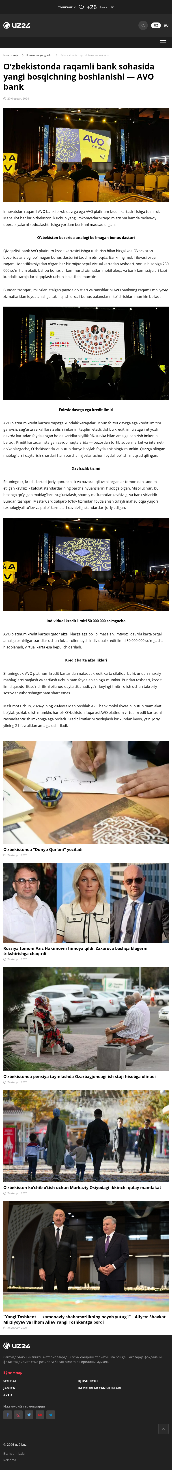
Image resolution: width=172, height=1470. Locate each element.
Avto (7, 1395)
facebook (7, 1414)
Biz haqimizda (14, 1453)
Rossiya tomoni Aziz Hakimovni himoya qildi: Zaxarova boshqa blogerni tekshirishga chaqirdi (75, 951)
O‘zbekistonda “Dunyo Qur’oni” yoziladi (43, 849)
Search (143, 25)
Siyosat (10, 1381)
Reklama (9, 1460)
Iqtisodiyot (88, 1381)
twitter (29, 1414)
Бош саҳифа (11, 55)
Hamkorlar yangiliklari (39, 55)
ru (166, 25)
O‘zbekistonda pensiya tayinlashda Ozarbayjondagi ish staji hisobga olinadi (79, 1076)
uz (156, 25)
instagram (18, 1414)
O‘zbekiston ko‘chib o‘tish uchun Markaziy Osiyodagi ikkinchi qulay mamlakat (82, 1187)
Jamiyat (10, 1388)
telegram (50, 1414)
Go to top (163, 1429)
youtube (40, 1414)
